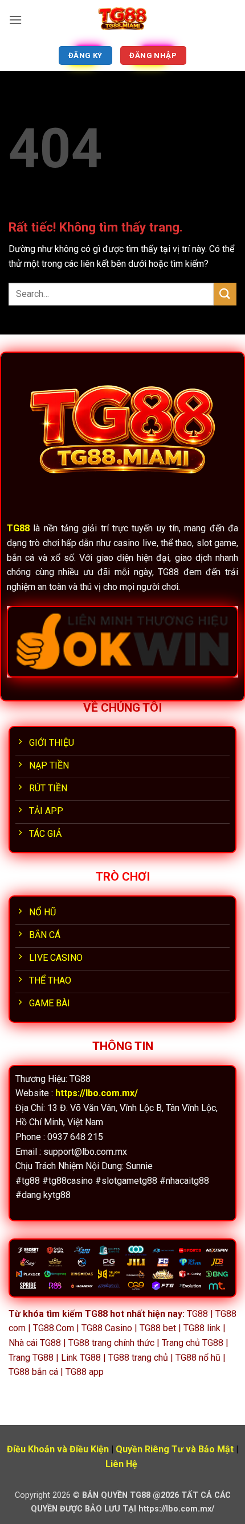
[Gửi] (225, 294)
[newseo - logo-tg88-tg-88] (122, 20)
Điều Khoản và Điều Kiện (58, 1449)
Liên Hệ (121, 1464)
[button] (15, 20)
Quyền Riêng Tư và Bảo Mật (175, 1449)
